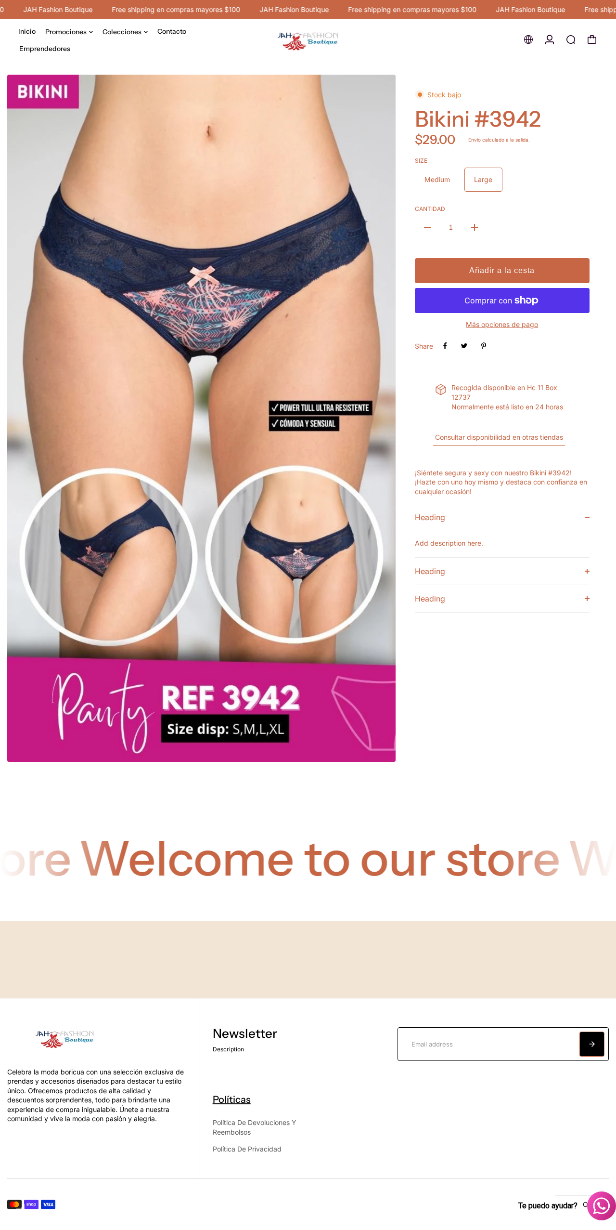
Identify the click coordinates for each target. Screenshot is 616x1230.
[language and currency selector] (528, 39)
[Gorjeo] (464, 346)
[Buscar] (570, 39)
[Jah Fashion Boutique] (308, 39)
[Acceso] (549, 39)
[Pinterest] (483, 346)
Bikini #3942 (478, 118)
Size (421, 160)
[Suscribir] (591, 1044)
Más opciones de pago (502, 324)
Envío (474, 140)
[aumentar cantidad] (474, 227)
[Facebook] (445, 346)
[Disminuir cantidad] (427, 227)
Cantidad (430, 208)
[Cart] (592, 39)
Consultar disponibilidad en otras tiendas (499, 437)
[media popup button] (377, 751)
